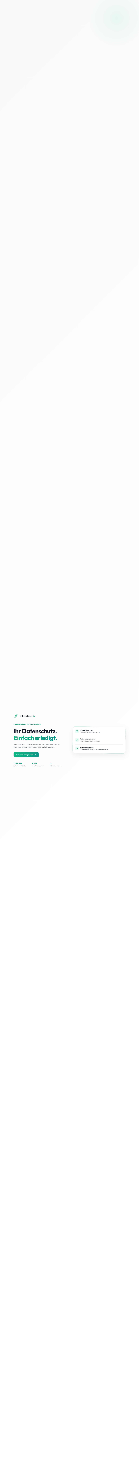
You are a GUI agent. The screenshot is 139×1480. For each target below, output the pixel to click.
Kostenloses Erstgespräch (24, 755)
